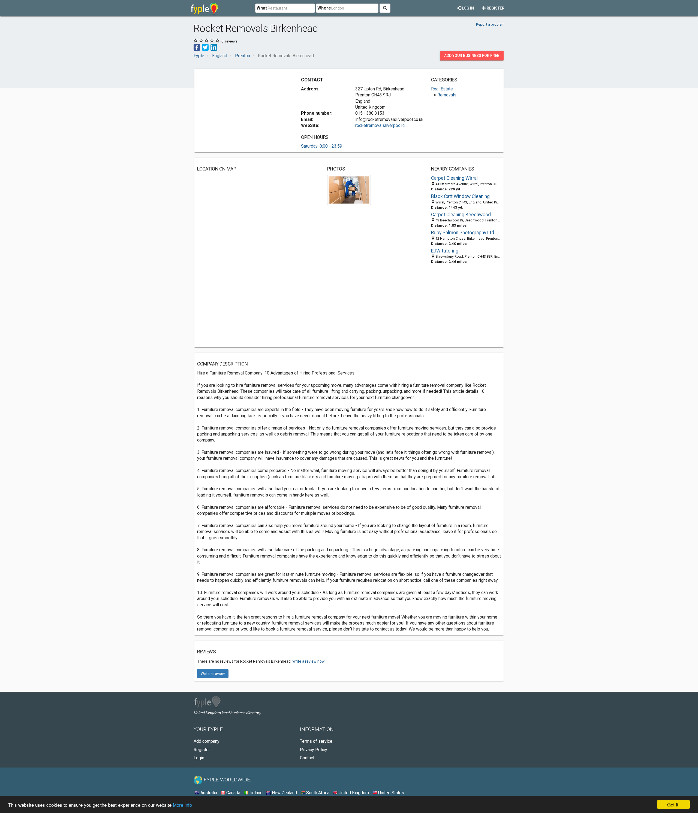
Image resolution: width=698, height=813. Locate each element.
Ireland (255, 792)
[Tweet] (205, 47)
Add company (206, 741)
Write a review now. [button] (308, 661)
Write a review (213, 673)
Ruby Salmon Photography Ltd (462, 232)
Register (495, 8)
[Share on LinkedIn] (213, 47)
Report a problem (490, 24)
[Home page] (204, 8)
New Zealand (284, 792)
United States (390, 792)
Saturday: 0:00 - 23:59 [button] (321, 146)
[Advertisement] (243, 109)
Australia (208, 792)
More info (182, 804)
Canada (232, 792)
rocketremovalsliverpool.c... (381, 125)
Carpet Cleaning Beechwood (461, 214)
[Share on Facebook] (197, 47)
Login (199, 757)
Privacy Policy (313, 749)
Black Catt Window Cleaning (460, 196)
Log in (467, 8)
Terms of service (316, 741)
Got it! (673, 804)
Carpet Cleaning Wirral (454, 178)
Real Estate (442, 89)
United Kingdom (353, 792)
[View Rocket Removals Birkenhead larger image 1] (349, 189)
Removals (446, 95)
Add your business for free (471, 55)
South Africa (317, 792)
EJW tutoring (444, 251)
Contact (307, 757)
